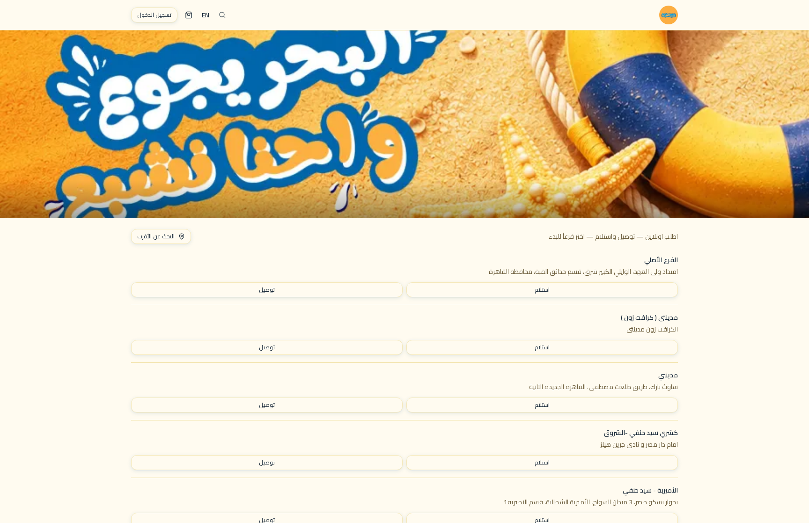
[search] (222, 14)
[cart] (188, 14)
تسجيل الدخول (154, 14)
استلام (542, 289)
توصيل (267, 289)
